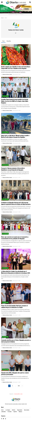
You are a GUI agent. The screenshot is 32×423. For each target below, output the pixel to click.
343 (19, 386)
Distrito (13, 410)
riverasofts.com (18, 394)
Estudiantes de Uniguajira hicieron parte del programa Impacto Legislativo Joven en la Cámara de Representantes (16, 203)
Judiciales (3, 411)
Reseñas (9, 41)
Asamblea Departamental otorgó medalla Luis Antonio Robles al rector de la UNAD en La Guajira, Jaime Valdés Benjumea (14, 101)
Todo (3, 41)
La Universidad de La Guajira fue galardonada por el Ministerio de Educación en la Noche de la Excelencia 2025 (15, 272)
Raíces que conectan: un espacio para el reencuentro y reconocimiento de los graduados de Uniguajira (14, 237)
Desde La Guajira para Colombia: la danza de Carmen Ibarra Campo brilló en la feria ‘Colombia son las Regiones (15, 67)
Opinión (15, 411)
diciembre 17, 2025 (16, 177)
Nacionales (26, 410)
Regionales (19, 410)
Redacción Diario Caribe (7, 74)
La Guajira (5, 63)
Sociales (9, 411)
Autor (6, 18)
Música (20, 411)
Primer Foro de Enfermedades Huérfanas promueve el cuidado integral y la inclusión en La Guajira (14, 306)
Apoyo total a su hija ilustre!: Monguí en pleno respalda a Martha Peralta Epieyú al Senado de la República (15, 136)
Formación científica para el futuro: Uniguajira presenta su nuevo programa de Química (16, 341)
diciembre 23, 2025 (16, 74)
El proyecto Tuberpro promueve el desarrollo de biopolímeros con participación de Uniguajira (13, 169)
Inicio (2, 18)
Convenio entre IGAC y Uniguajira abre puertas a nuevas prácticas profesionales (15, 373)
